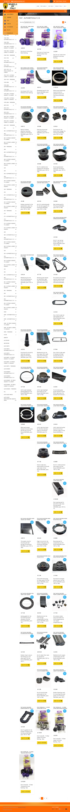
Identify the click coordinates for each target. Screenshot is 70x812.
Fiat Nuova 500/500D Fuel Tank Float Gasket (27, 594)
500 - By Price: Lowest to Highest (10, 308)
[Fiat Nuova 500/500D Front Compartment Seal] (43, 603)
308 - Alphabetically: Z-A (10, 238)
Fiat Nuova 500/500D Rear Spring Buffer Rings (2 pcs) (59, 218)
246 (10, 170)
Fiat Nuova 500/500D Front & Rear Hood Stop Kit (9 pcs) (59, 594)
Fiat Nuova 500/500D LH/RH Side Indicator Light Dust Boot (26, 330)
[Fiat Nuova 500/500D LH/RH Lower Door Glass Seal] (43, 340)
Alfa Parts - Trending (10, 366)
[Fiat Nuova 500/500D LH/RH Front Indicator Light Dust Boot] (43, 414)
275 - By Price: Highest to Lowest (10, 224)
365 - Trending (10, 290)
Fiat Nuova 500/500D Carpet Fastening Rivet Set (59, 670)
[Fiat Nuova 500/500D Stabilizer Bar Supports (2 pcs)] (43, 154)
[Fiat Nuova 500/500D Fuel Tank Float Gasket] (26, 603)
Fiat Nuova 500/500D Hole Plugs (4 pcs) (43, 556)
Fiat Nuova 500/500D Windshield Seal (42, 68)
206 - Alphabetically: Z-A (10, 134)
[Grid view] (63, 22)
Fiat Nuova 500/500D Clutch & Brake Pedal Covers (42, 670)
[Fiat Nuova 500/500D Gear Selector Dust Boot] (59, 566)
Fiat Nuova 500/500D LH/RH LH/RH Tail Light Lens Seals (59, 330)
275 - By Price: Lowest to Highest (10, 228)
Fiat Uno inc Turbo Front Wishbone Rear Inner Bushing (43, 27)
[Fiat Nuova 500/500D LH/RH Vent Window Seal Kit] (59, 265)
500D (10, 312)
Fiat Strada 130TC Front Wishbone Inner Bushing (27, 68)
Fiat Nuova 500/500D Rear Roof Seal (27, 255)
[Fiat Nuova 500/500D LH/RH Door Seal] (59, 489)
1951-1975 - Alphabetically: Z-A (10, 66)
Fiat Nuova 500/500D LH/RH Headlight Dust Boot (43, 368)
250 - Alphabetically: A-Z (10, 195)
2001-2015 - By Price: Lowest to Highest (10, 121)
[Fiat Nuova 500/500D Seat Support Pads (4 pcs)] (43, 191)
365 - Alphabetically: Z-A (10, 278)
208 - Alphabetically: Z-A (10, 155)
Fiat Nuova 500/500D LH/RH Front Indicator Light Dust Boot (43, 405)
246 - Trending (10, 189)
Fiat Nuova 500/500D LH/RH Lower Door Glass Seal (43, 330)
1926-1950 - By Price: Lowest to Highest (10, 51)
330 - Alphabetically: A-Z (10, 254)
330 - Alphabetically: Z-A (10, 257)
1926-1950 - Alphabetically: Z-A (10, 43)
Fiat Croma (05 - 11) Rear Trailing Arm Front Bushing (27, 752)
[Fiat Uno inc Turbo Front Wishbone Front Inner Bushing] (59, 39)
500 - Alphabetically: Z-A (10, 299)
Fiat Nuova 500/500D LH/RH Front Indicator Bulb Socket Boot (59, 405)
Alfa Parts (6, 346)
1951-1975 (9, 58)
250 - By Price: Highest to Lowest (10, 202)
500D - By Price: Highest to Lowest (10, 324)
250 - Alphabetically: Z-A (10, 198)
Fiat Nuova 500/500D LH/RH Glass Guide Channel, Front (58, 368)
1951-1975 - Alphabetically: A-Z (10, 62)
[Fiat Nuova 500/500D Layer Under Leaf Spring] (26, 528)
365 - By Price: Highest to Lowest (10, 282)
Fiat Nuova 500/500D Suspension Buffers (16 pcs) (27, 107)
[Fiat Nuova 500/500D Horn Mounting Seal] (59, 528)
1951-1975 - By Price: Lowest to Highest (10, 76)
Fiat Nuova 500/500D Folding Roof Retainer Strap (27, 633)
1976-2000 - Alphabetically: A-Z (10, 86)
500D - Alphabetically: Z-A (10, 319)
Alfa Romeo (7, 369)
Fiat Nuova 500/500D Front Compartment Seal (42, 594)
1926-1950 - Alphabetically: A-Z (10, 38)
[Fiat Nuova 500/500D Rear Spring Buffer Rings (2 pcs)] (59, 227)
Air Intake (6, 343)
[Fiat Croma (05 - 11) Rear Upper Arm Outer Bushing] (43, 720)
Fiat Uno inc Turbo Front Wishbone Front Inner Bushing (59, 27)
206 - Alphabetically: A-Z (10, 131)
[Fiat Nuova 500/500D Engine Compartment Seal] (59, 642)
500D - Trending (10, 332)
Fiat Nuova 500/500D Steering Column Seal (43, 107)
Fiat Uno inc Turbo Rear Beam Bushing (27, 27)
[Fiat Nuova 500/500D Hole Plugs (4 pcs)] (43, 566)
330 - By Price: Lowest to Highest (10, 265)
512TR (10, 334)
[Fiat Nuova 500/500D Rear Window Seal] (59, 191)
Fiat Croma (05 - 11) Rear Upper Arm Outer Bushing (43, 708)
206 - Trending (10, 146)
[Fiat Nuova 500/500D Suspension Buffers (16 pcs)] (26, 117)
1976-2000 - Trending (10, 103)
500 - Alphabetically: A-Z (10, 297)
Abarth (6, 337)
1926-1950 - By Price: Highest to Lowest (10, 47)
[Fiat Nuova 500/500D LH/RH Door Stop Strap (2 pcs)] (59, 452)
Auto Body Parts (8, 394)
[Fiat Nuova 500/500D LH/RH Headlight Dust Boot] (43, 377)
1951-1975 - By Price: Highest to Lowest (10, 71)
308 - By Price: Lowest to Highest (10, 247)
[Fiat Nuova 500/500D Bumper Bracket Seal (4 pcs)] (26, 717)
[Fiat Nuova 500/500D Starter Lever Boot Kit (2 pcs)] (59, 117)
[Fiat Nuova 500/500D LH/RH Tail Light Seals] (59, 302)
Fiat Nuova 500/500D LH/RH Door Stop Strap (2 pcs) (60, 443)
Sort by (22, 22)
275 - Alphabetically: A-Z (10, 217)
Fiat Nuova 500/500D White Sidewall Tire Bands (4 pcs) (58, 68)
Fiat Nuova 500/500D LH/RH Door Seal (58, 480)
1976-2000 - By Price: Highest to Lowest (10, 94)
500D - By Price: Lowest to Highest (10, 328)
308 (10, 232)
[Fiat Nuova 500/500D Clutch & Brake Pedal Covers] (43, 680)
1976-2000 (8, 82)
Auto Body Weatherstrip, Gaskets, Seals (10, 399)
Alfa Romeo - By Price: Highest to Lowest (10, 381)
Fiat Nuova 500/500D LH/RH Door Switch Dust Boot (43, 443)
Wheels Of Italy (22, 807)
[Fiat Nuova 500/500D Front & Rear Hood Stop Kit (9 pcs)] (59, 603)
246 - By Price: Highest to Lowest (10, 181)
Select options (42, 742)
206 (9, 128)
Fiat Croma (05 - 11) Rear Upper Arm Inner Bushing (60, 708)
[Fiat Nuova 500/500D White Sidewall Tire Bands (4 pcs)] (59, 78)
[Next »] (46, 798)
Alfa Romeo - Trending (10, 389)
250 (10, 192)
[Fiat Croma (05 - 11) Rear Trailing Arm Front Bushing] (26, 767)
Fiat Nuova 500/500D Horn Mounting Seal (60, 519)
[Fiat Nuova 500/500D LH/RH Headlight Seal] (26, 377)
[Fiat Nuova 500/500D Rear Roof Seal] (26, 265)
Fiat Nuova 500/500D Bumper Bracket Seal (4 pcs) (27, 708)
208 (10, 149)
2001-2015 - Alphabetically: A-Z (10, 108)
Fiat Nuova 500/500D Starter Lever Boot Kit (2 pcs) (60, 107)
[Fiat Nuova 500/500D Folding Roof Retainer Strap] (26, 642)
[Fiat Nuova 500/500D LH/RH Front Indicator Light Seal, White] (26, 414)
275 (10, 213)
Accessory (6, 340)
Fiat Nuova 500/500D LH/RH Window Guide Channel (42, 255)
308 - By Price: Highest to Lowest (10, 242)
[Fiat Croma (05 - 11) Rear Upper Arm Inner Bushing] (59, 722)
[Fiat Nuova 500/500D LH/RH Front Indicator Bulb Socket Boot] (59, 414)
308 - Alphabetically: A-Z (10, 235)
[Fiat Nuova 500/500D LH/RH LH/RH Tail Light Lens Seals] (59, 340)
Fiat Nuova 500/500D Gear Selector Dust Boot (60, 556)
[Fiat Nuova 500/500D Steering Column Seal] (43, 117)
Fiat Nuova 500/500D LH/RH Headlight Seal (26, 368)
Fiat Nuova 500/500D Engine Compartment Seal (59, 633)
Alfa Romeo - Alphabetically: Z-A (9, 376)
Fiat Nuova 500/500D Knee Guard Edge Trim (43, 519)
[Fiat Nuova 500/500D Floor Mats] (43, 642)
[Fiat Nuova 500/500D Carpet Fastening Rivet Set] (59, 680)
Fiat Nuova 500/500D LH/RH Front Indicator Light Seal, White (27, 405)
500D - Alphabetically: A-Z (10, 315)
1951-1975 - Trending (10, 80)
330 (10, 250)
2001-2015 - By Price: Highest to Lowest (10, 117)
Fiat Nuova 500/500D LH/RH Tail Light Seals (59, 293)
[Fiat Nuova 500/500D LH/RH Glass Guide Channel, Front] (59, 377)
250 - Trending (10, 210)
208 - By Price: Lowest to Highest (10, 164)
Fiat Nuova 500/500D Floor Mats (42, 633)
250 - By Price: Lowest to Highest (10, 207)
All (10, 391)
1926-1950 (10, 35)
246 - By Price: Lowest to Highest (10, 185)
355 (10, 269)
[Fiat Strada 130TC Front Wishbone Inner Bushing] (26, 78)
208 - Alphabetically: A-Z (10, 153)
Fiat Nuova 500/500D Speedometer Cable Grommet (26, 182)
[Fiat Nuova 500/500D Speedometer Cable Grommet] (26, 191)
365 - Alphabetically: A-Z (10, 275)
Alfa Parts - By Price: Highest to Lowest (9, 358)
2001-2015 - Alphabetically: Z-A (10, 113)
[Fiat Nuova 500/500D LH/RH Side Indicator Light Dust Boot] (26, 340)
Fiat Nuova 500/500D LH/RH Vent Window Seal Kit (59, 255)
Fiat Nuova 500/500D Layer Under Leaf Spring (27, 519)
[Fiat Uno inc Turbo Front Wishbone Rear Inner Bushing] (43, 38)
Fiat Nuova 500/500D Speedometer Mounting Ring (59, 145)
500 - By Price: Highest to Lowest (10, 304)
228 (5, 168)
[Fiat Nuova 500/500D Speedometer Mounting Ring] (59, 154)
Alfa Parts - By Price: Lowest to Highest (9, 362)
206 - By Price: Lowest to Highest (10, 143)
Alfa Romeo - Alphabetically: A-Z (9, 372)
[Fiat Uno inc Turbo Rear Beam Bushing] (26, 37)
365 (10, 272)
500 (10, 293)
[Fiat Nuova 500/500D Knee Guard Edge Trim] (43, 528)
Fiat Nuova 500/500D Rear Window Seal (59, 182)
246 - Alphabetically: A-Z (10, 174)
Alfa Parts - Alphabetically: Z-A (9, 354)
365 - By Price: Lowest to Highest (10, 287)
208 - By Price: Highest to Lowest (10, 160)
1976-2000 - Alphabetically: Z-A (10, 90)
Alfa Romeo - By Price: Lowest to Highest (10, 385)
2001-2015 (9, 105)
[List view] (65, 22)
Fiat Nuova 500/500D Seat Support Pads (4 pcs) (43, 182)
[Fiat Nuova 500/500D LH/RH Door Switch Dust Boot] (43, 452)
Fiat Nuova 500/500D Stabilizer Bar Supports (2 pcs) (43, 145)
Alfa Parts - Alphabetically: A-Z (9, 349)
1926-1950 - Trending (10, 56)
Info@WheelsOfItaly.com (18, 1)
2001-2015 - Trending (10, 126)
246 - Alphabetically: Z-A (10, 177)
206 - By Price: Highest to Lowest (10, 138)
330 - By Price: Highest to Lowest (10, 261)
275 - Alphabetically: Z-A (10, 220)
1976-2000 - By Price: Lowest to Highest (10, 98)
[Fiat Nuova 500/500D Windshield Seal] (43, 78)
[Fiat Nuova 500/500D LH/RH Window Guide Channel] (43, 265)
